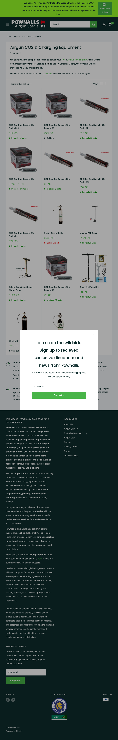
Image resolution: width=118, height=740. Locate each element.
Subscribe (59, 395)
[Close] (92, 335)
